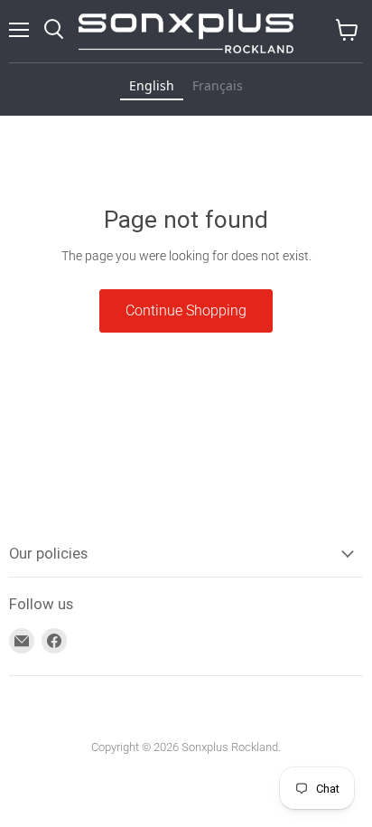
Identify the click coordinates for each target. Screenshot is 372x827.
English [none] (151, 85)
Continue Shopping (186, 310)
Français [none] (217, 85)
